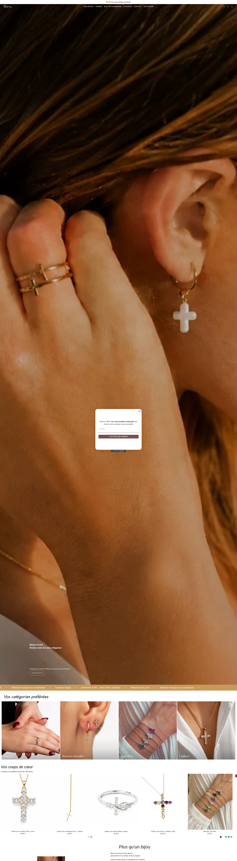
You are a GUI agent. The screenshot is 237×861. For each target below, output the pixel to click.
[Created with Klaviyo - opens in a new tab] (118, 451)
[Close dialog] (139, 411)
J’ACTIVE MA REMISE (118, 436)
